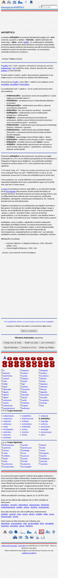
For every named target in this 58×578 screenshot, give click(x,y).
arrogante (45, 453)
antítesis (25, 421)
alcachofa (26, 390)
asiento (44, 456)
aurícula (44, 461)
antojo (24, 430)
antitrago (44, 421)
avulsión (44, 464)
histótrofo (45, 505)
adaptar (25, 379)
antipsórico (7, 419)
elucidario (5, 505)
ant (14, 68)
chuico (15, 517)
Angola (25, 406)
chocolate (14, 526)
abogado (44, 371)
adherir (44, 379)
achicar (26, 507)
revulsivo (13, 505)
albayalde (7, 390)
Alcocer (44, 390)
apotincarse (26, 448)
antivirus (44, 424)
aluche (24, 398)
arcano (6, 451)
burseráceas (11, 192)
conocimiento (16, 524)
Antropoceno (8, 445)
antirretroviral (27, 419)
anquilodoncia (9, 408)
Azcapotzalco (8, 467)
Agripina (44, 384)
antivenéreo (27, 424)
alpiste (5, 398)
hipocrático (24, 85)
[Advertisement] (28, 21)
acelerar (44, 373)
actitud (6, 379)
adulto (24, 381)
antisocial (7, 421)
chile (25, 524)
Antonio (25, 432)
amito (24, 400)
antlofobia (26, 427)
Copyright (21, 546)
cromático (5, 85)
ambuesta (7, 400)
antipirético (26, 416)
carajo (51, 514)
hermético (14, 85)
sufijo (16, 82)
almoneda (45, 395)
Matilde (39, 514)
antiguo (4, 71)
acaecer (25, 373)
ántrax (24, 435)
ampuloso (45, 400)
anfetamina (8, 406)
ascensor (25, 456)
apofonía (7, 448)
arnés (5, 453)
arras (24, 453)
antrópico (7, 438)
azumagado (26, 467)
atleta (45, 514)
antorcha (7, 435)
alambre (44, 387)
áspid (5, 459)
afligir (5, 384)
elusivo (32, 514)
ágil (23, 384)
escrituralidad (33, 524)
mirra (5, 189)
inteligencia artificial (29, 553)
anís (42, 406)
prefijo (5, 66)
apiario (43, 445)
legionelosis (23, 505)
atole (5, 461)
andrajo (44, 403)
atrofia (24, 461)
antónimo (7, 432)
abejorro (25, 371)
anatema (25, 403)
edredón (4, 514)
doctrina (33, 507)
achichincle (7, 376)
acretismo (45, 376)
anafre (5, 403)
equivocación (6, 517)
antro (43, 435)
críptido (19, 507)
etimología (5, 524)
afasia (43, 381)
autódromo (8, 464)
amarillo (44, 398)
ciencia (21, 526)
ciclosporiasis (34, 505)
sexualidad (49, 524)
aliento (6, 395)
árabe (43, 448)
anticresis (26, 408)
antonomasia (46, 432)
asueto (25, 459)
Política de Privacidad (9, 546)
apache (25, 445)
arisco (43, 451)
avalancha (26, 464)
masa (19, 514)
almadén (25, 395)
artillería (6, 456)
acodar (25, 376)
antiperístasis (8, 416)
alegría (5, 392)
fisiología (29, 526)
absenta (6, 373)
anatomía (5, 526)
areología (25, 451)
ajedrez (25, 387)
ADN (5, 381)
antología (44, 430)
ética (42, 524)
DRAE (26, 42)
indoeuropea (6, 68)
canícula (12, 514)
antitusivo (7, 424)
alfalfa (24, 392)
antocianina (45, 427)
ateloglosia (45, 459)
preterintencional (8, 507)
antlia (5, 427)
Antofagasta (8, 430)
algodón (44, 392)
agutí (5, 387)
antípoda (44, 416)
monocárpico (43, 507)
